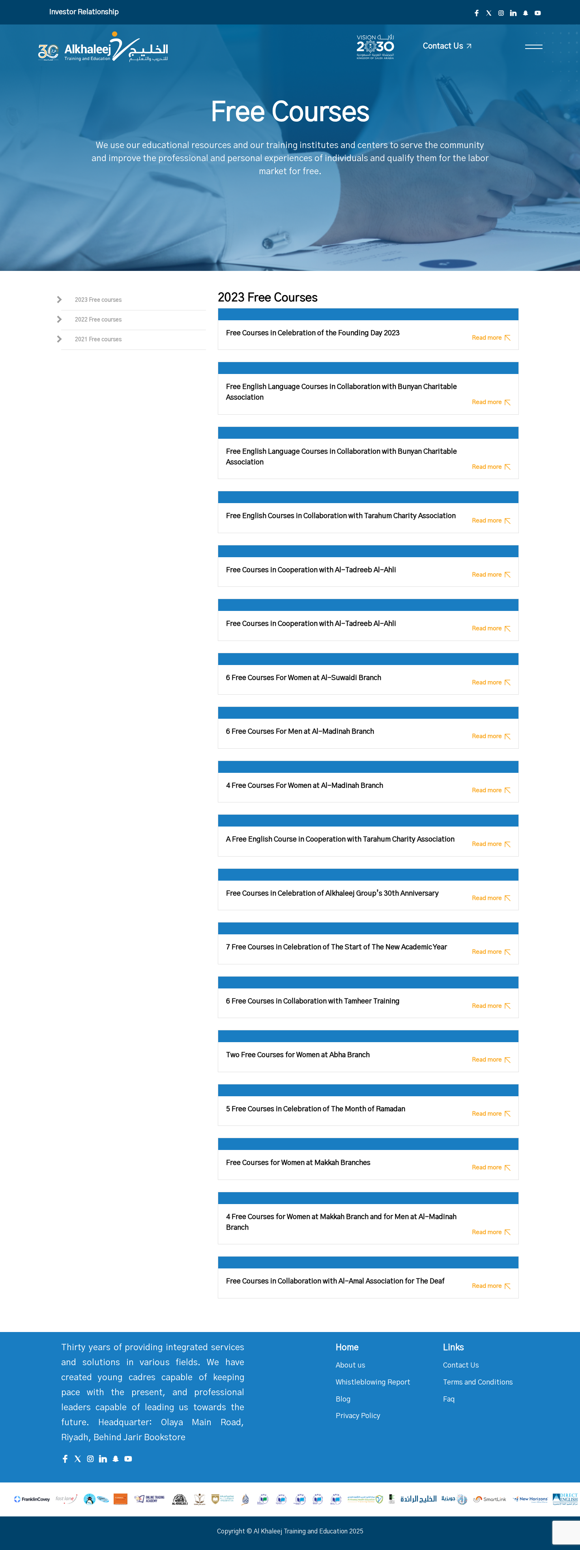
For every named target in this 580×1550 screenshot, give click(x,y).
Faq (449, 1399)
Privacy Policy (358, 1416)
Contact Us (461, 1365)
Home (347, 1347)
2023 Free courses (98, 300)
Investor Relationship (84, 12)
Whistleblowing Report (373, 1382)
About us (350, 1365)
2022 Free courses (98, 320)
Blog (343, 1399)
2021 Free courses (98, 339)
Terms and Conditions (478, 1382)
